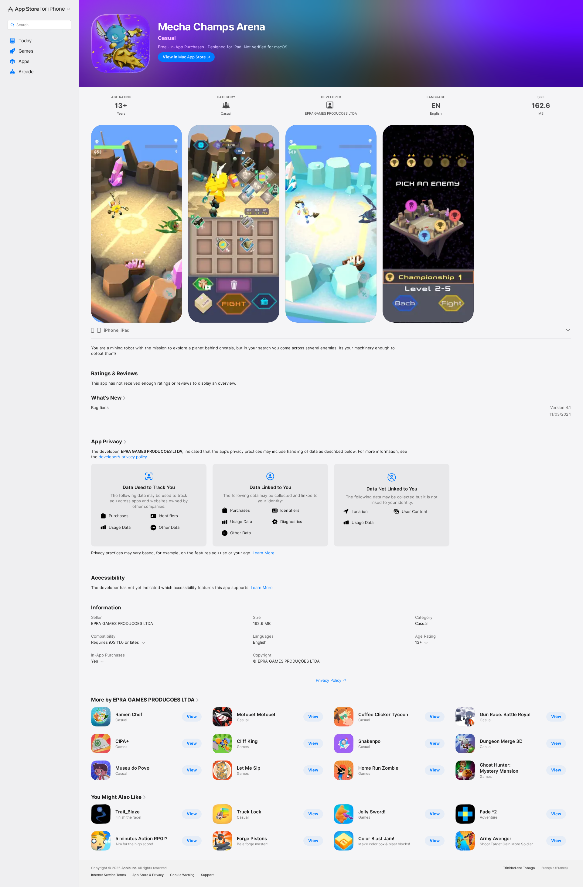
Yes (94, 661)
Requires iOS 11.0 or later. (115, 642)
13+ (418, 642)
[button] (39, 40)
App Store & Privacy (148, 875)
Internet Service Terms (108, 875)
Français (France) (554, 868)
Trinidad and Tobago (519, 868)
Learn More (263, 552)
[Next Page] (577, 743)
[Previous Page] (85, 743)
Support (207, 875)
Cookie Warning (182, 875)
